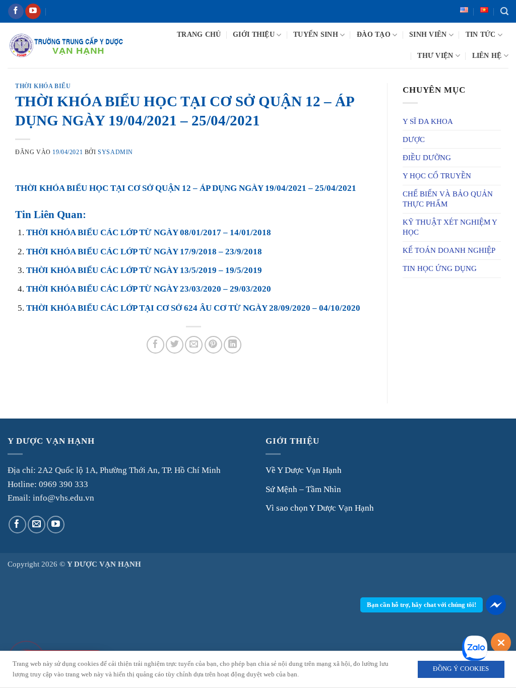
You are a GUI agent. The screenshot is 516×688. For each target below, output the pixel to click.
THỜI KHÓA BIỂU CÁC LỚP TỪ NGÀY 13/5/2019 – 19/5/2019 (144, 270)
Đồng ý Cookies (461, 668)
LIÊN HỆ (487, 55)
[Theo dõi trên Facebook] (16, 12)
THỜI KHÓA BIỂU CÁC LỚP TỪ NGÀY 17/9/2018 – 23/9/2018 (144, 251)
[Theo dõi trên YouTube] (33, 12)
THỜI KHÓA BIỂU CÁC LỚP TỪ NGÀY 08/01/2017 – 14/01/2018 (148, 232)
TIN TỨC (481, 34)
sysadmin (115, 152)
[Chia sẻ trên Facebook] (155, 345)
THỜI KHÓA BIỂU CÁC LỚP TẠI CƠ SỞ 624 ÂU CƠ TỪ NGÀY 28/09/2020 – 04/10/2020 (193, 308)
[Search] (504, 11)
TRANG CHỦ (199, 34)
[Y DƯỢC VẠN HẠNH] (66, 45)
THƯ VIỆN (435, 55)
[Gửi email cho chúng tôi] (36, 524)
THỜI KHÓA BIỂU (43, 86)
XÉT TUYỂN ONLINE (94, 11)
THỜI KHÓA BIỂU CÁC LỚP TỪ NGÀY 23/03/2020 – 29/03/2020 (148, 289)
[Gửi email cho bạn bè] (194, 345)
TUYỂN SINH (315, 34)
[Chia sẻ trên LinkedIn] (232, 345)
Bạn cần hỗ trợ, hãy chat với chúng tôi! (421, 604)
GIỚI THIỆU (254, 34)
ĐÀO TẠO (374, 34)
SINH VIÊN (427, 34)
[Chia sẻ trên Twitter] (174, 345)
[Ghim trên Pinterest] (213, 345)
